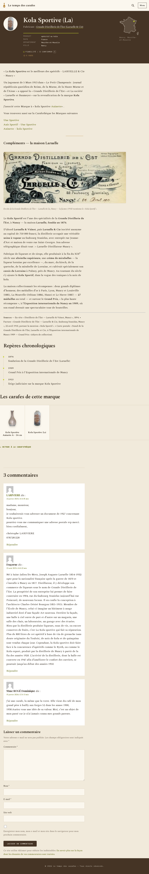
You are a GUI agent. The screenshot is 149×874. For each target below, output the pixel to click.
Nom (6, 786)
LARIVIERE (13, 495)
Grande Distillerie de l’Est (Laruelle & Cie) (59, 27)
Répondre (12, 545)
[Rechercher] (132, 5)
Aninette (56, 106)
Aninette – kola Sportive (17, 129)
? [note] (54, 52)
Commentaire (10, 746)
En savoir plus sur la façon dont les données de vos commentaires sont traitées (43, 852)
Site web (7, 812)
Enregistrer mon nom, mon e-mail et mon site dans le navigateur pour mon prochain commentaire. (41, 833)
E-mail (7, 799)
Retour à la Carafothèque (16, 447)
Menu (142, 5)
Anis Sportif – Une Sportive (19, 125)
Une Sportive (11, 120)
